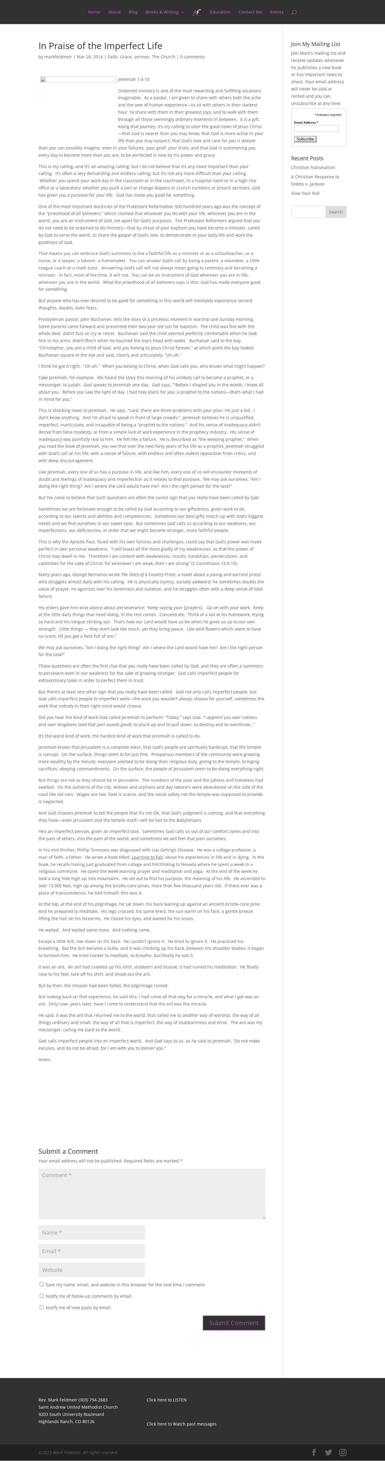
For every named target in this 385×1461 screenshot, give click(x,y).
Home (94, 12)
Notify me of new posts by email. (79, 1307)
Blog (133, 12)
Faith (113, 57)
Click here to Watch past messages (182, 1424)
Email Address (306, 122)
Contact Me (250, 12)
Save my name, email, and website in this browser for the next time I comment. (126, 1285)
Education (220, 12)
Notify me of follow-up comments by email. (89, 1296)
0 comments (192, 57)
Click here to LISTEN (167, 1400)
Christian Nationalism (313, 167)
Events (277, 12)
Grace (126, 57)
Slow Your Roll (305, 193)
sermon (141, 57)
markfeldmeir (58, 57)
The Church (163, 57)
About (114, 12)
